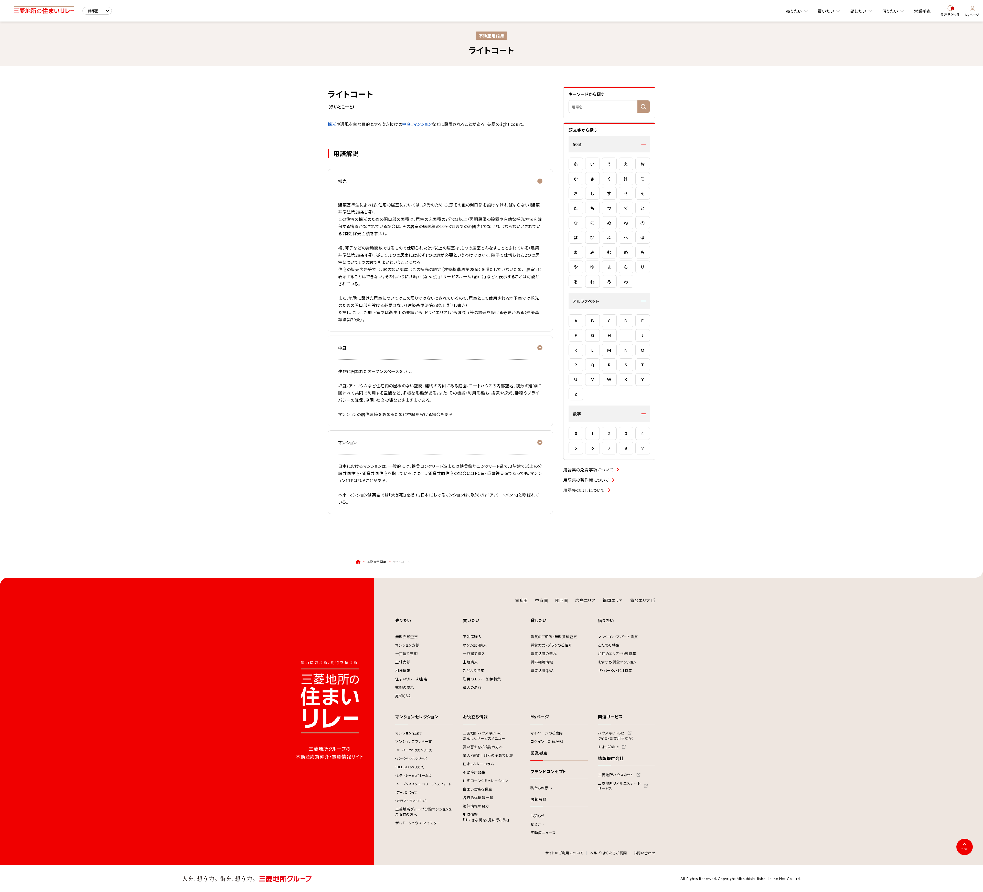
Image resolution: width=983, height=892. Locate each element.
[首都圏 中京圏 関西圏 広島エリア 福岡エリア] (97, 11)
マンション (422, 124)
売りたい (794, 11)
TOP (964, 848)
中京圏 (541, 600)
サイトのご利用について (564, 853)
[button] (609, 144)
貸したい (858, 11)
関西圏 (561, 600)
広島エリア (585, 600)
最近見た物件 (950, 12)
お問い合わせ (644, 853)
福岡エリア (613, 600)
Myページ (972, 14)
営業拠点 (922, 11)
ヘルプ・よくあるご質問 (608, 853)
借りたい (890, 11)
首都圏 (521, 600)
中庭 (406, 124)
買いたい (826, 11)
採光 (332, 124)
